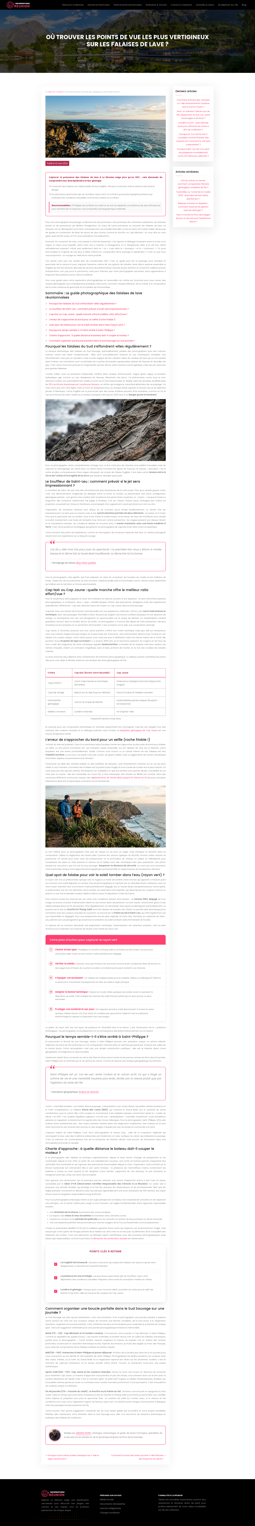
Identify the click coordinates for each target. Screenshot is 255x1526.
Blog (244, 4)
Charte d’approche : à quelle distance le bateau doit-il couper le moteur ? (89, 335)
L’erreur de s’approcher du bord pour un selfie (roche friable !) (82, 319)
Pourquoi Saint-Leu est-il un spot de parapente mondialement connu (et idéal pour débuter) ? (193, 152)
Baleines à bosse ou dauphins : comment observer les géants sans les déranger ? (193, 207)
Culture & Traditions (181, 4)
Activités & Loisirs (205, 4)
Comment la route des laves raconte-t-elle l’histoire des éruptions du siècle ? (137, 1457)
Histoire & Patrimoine (99, 4)
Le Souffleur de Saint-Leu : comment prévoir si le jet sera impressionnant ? (89, 308)
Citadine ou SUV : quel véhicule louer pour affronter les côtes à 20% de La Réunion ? (193, 126)
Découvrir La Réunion (73, 4)
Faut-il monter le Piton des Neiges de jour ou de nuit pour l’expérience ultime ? (193, 218)
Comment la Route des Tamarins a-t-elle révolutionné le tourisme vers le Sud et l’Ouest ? (193, 103)
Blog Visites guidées (86, 562)
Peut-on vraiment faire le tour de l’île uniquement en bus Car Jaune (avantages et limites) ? (193, 115)
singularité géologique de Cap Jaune (138, 730)
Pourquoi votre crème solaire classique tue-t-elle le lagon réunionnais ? (73, 1457)
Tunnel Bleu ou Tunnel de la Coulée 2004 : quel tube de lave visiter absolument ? (193, 195)
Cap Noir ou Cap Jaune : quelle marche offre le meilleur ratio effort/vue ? (88, 314)
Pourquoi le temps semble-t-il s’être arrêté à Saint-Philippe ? (82, 330)
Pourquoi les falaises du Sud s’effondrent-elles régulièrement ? (83, 303)
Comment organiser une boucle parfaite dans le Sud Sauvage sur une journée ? (92, 340)
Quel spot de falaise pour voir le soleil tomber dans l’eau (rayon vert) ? (87, 324)
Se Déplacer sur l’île (228, 4)
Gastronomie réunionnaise (128, 4)
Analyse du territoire (89, 1092)
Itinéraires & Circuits (156, 4)
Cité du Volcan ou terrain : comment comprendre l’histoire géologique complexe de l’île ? (193, 184)
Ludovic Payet (83, 1433)
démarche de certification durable (110, 1238)
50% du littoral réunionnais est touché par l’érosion (74, 384)
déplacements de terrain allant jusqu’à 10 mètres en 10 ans (120, 777)
